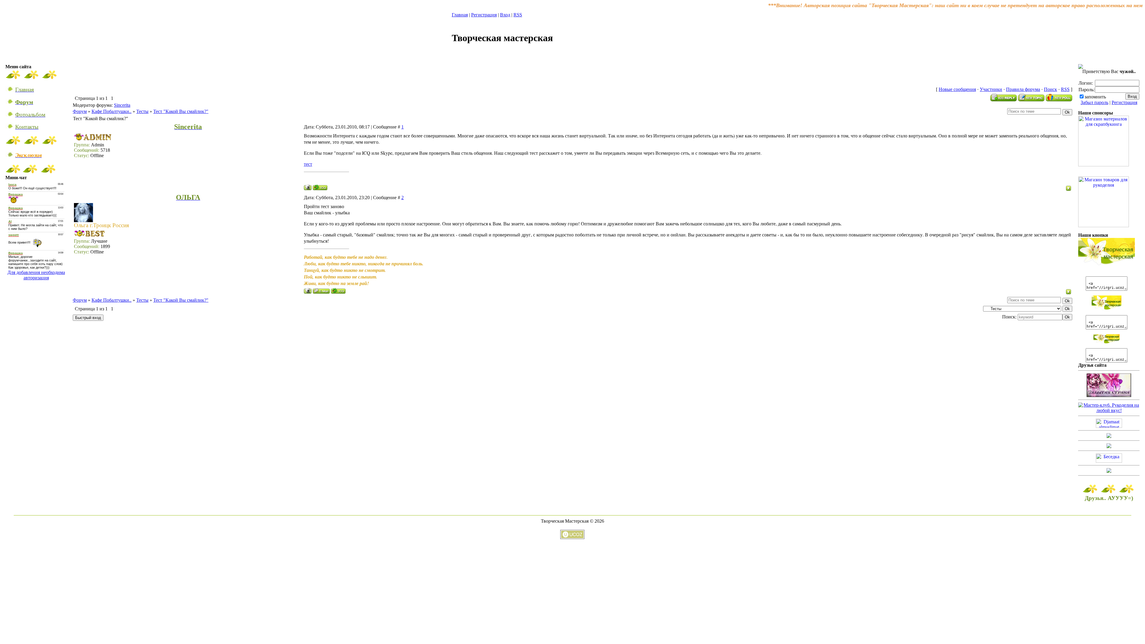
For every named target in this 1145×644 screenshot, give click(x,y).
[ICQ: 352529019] (338, 291)
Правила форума (1023, 89)
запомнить (1095, 96)
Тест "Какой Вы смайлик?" (180, 111)
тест (308, 164)
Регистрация (484, 14)
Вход (505, 14)
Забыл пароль (1094, 102)
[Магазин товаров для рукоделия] (1103, 225)
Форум (80, 111)
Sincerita (122, 105)
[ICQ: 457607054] (320, 187)
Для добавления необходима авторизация (36, 275)
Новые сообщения (957, 89)
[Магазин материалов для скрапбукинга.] (1103, 164)
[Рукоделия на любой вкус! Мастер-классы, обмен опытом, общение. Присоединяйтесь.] (1109, 410)
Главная (460, 14)
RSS (517, 14)
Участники (991, 89)
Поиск (1050, 89)
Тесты (142, 111)
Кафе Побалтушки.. (111, 111)
